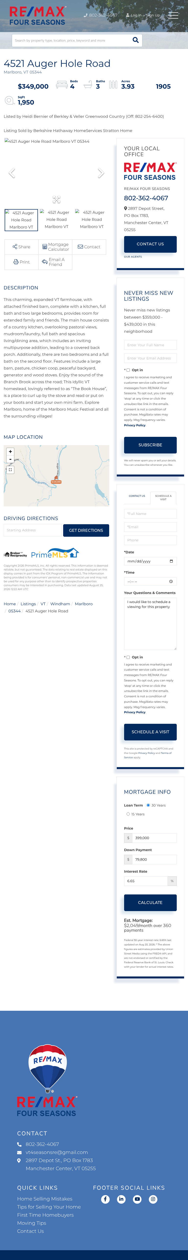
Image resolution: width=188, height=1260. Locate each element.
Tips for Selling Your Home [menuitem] (49, 1207)
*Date (129, 552)
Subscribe (150, 445)
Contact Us (150, 244)
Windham (60, 604)
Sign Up (153, 15)
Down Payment (138, 850)
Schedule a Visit (163, 497)
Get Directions (86, 530)
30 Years (159, 805)
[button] (135, 40)
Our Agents (133, 256)
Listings (28, 604)
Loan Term (133, 805)
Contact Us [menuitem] (30, 1231)
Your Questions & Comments (150, 593)
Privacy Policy (134, 425)
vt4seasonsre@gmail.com (57, 1152)
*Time (129, 572)
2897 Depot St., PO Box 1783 (61, 1165)
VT (43, 604)
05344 (15, 611)
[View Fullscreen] (10, 470)
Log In (136, 15)
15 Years (138, 814)
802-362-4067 (103, 15)
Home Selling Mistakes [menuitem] (44, 1199)
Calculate (150, 902)
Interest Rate (135, 871)
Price (128, 828)
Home (10, 604)
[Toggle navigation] (173, 15)
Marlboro (84, 604)
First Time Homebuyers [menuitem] (45, 1215)
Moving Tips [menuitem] (31, 1223)
